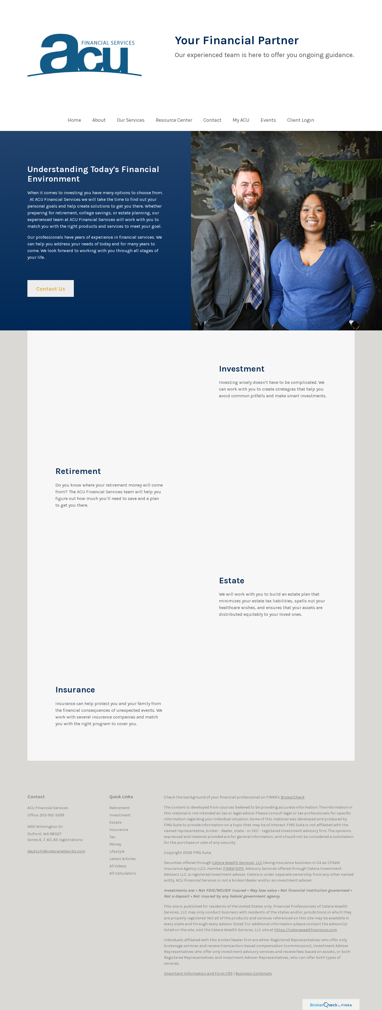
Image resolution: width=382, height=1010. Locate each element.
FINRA (228, 868)
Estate (115, 822)
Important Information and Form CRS (198, 973)
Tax (112, 837)
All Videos (117, 866)
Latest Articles (122, 858)
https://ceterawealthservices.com (305, 929)
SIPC (240, 868)
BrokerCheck (293, 797)
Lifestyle (116, 851)
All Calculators (122, 873)
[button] (99, 121)
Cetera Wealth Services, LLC (237, 862)
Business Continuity (253, 973)
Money (115, 844)
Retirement (119, 807)
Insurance (118, 829)
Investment (120, 815)
